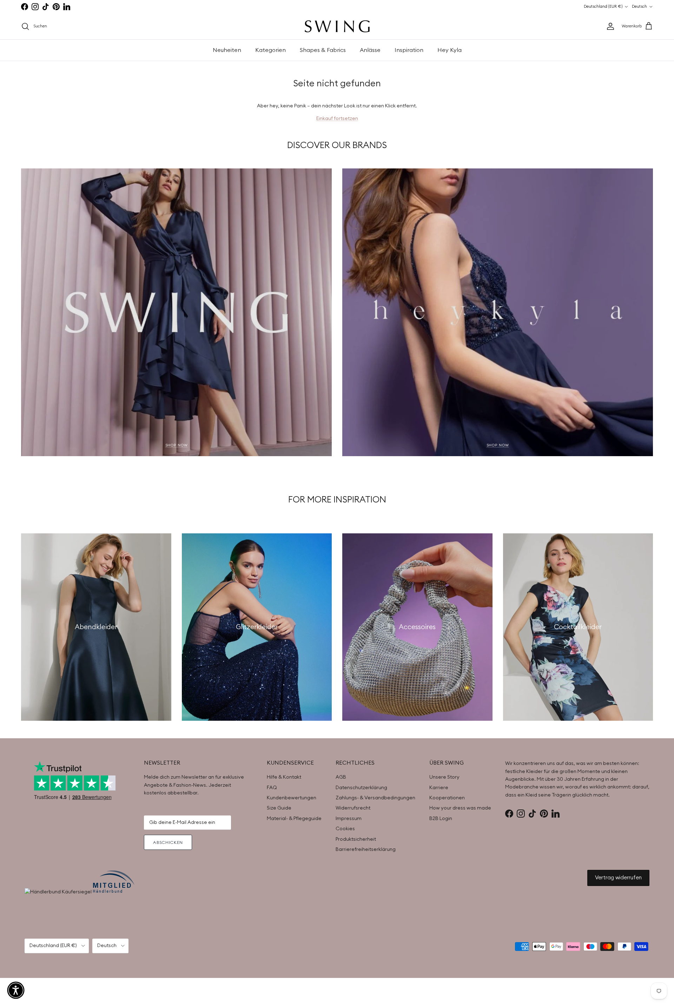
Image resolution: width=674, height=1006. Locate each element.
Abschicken (168, 842)
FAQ (272, 787)
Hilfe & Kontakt (284, 777)
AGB (341, 777)
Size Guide (279, 808)
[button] (16, 990)
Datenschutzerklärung (361, 787)
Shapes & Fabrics (323, 50)
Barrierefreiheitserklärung (366, 849)
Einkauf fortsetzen (337, 118)
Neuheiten (227, 50)
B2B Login (440, 818)
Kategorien (270, 50)
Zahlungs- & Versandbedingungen (375, 797)
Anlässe (370, 50)
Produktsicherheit (356, 839)
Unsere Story (444, 777)
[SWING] (337, 26)
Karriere (438, 787)
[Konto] (609, 26)
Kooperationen (447, 797)
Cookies (345, 828)
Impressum (349, 818)
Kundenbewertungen (291, 797)
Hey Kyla (449, 50)
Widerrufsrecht (353, 808)
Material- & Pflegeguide (294, 818)
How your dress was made (460, 808)
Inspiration (409, 50)
